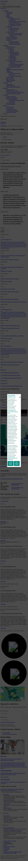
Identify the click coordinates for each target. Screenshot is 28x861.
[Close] (20, 397)
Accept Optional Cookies (10, 463)
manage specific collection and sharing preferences (12, 458)
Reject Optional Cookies (17, 463)
